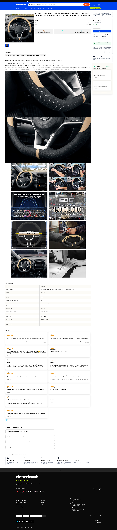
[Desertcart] (21, 4)
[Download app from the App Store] (30, 521)
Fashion (39, 8)
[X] (97, 489)
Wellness (18, 8)
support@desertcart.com (77, 505)
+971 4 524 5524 (75, 510)
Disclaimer (98, 520)
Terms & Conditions (95, 515)
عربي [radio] (81, 1)
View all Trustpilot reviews (102, 92)
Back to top (58, 470)
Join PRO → (95, 61)
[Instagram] (94, 489)
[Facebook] (100, 489)
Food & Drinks (32, 8)
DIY (43, 8)
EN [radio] (78, 1)
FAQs (99, 522)
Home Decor (24, 8)
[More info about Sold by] (108, 34)
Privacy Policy (97, 518)
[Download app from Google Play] (20, 521)
